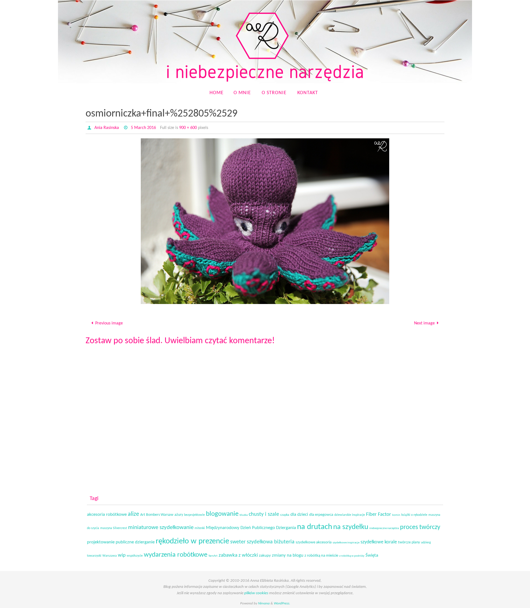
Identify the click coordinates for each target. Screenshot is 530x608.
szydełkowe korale (379, 542)
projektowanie (101, 542)
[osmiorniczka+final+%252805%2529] (265, 221)
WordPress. (282, 603)
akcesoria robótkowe (107, 514)
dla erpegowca (321, 515)
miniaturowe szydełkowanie (161, 527)
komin (396, 515)
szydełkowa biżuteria (271, 542)
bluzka (244, 515)
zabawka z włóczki (238, 555)
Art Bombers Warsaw (156, 515)
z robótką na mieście (321, 556)
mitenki (200, 528)
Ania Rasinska (106, 128)
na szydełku (350, 527)
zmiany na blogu (287, 555)
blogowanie (222, 514)
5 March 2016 (143, 128)
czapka (284, 515)
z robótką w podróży (351, 555)
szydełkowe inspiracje (346, 542)
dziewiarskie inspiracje (349, 515)
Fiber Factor (378, 514)
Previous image (109, 323)
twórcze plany (409, 542)
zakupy (265, 556)
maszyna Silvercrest (113, 528)
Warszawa (109, 555)
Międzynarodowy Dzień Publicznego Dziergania (251, 528)
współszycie (135, 555)
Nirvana (264, 603)
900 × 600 (188, 128)
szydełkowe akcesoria (314, 542)
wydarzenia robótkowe (175, 554)
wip (122, 555)
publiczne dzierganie (135, 542)
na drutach (314, 527)
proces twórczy (420, 527)
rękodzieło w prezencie (192, 541)
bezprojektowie (194, 515)
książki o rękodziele (414, 515)
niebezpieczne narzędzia (384, 528)
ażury (178, 515)
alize (133, 514)
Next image (424, 323)
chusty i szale (264, 514)
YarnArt (213, 555)
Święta (371, 555)
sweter (238, 542)
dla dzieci (299, 514)
